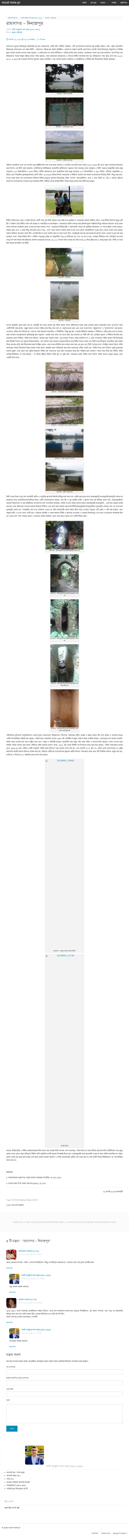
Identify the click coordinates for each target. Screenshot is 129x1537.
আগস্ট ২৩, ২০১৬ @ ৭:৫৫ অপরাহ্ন (33, 1278)
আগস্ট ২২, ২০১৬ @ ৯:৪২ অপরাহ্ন (30, 1254)
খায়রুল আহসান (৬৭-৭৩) (27, 1299)
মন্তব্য (8, 1400)
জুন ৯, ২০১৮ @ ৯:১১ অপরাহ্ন (31, 1333)
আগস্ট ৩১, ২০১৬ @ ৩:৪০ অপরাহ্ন (30, 1303)
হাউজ (84, 2)
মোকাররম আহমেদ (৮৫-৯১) (28, 1251)
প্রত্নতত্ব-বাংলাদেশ (32, 1200)
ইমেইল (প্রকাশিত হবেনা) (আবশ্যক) (17, 1378)
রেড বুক (93, 2)
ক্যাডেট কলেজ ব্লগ (11, 3)
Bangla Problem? (120, 1533)
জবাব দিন (9, 1268)
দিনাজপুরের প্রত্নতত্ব (18, 1200)
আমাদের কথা (105, 1533)
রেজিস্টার (123, 2)
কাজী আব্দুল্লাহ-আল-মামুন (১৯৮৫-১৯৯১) (31, 18)
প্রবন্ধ (14, 32)
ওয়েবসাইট (9, 1389)
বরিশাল (19, 32)
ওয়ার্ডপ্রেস (94, 1533)
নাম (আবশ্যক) (10, 1367)
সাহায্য (102, 2)
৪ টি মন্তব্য (42, 40)
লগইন (114, 2)
